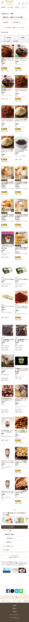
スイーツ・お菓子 (7, 530)
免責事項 (14, 611)
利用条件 (14, 608)
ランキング (23, 7)
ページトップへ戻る (25, 594)
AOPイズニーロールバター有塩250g (7, 307)
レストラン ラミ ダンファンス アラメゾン (21, 407)
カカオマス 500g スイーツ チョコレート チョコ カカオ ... (21, 59)
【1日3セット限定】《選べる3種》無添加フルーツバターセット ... (21, 400)
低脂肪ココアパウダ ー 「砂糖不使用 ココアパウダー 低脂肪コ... (7, 60)
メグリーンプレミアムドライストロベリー (7, 369)
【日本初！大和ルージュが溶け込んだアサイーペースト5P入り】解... (7, 247)
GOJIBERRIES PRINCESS (7, 436)
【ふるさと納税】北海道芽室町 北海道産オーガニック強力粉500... (21, 184)
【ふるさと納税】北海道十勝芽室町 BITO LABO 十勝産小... (21, 249)
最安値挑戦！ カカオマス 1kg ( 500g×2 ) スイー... (6, 90)
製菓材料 (9, 542)
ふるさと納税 (10, 7)
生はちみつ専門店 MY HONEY (6, 467)
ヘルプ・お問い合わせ (14, 617)
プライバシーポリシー (14, 614)
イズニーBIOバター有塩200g (7, 279)
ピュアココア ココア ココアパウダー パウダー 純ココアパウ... (21, 91)
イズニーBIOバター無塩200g (21, 279)
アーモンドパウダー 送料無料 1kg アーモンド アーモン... (7, 151)
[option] (7, 520)
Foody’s (3, 404)
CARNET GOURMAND (6, 284)
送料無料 (17, 7)
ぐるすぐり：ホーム (5, 601)
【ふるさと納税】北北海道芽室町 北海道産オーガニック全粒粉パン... (7, 184)
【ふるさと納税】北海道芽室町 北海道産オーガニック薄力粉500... (7, 216)
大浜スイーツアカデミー (6, 66)
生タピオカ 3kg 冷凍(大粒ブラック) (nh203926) (21, 150)
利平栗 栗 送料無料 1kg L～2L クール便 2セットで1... (7, 399)
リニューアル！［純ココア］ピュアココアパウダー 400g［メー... (21, 308)
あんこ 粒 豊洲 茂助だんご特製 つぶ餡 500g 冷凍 (21, 340)
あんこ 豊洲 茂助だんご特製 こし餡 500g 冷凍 (7, 340)
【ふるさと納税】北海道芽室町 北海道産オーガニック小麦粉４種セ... (21, 216)
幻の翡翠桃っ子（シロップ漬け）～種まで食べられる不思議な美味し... (21, 370)
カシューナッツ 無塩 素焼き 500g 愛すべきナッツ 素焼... (21, 461)
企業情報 (14, 605)
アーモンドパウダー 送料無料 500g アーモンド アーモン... (21, 121)
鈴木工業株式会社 (5, 374)
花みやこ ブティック (19, 376)
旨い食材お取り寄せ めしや (21, 313)
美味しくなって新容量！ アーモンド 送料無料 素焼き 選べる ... (21, 432)
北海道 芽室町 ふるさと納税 (7, 188)
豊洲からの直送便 (5, 345)
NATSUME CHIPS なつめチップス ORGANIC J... (7, 431)
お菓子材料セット (11, 538)
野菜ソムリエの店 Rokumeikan (5, 254)
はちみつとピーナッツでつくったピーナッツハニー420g (7, 461)
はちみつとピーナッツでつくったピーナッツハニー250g (7, 492)
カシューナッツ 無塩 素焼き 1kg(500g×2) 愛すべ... (21, 492)
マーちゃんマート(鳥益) (20, 155)
